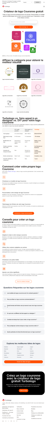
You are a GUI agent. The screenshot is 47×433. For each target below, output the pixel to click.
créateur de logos (12, 171)
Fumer (31, 357)
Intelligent (32, 353)
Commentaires (20, 413)
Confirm (37, 2)
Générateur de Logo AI (7, 410)
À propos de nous (6, 415)
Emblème (6, 346)
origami (31, 346)
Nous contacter (20, 408)
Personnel (19, 357)
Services (19, 415)
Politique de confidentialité (37, 413)
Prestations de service (36, 406)
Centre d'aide (20, 411)
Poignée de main (20, 355)
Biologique (19, 353)
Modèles (33, 408)
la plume (31, 351)
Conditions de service (36, 418)
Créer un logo (23, 390)
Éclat (18, 351)
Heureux (31, 355)
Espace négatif (20, 346)
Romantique (6, 353)
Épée (5, 351)
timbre (5, 355)
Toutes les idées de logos (23, 361)
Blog (32, 411)
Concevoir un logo (21, 419)
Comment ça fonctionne (7, 417)
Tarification (19, 406)
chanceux (6, 357)
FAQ (18, 417)
